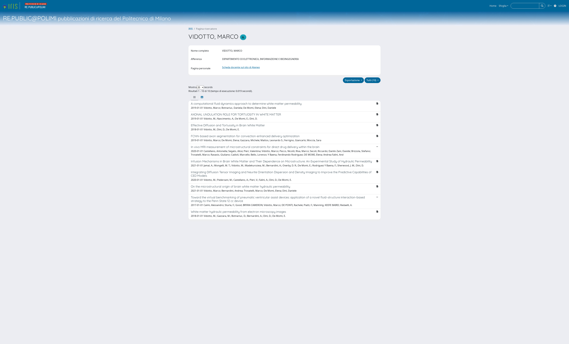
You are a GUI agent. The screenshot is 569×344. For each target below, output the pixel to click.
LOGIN (562, 5)
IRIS (190, 28)
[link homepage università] (35, 5)
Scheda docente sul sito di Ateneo (241, 67)
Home (493, 5)
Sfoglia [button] (502, 5)
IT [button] (549, 5)
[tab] (194, 97)
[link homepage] (11, 5)
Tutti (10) (371, 80)
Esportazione (352, 80)
